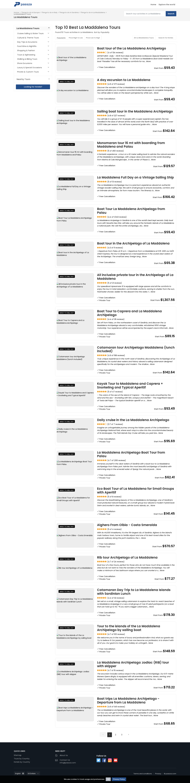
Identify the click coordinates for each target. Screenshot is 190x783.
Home (153, 4)
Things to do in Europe (30, 12)
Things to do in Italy (49, 12)
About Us (64, 755)
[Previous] (103, 734)
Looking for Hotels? (33, 86)
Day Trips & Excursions (27, 42)
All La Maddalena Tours (144, 38)
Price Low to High (93, 38)
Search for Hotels (165, 38)
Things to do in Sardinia (69, 12)
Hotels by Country (22, 762)
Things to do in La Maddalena (93, 12)
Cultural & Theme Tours (28, 37)
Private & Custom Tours (28, 72)
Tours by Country (21, 758)
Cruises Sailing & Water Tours (30, 33)
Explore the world (167, 4)
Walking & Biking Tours (27, 59)
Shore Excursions (24, 63)
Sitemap (17, 755)
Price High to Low (76, 38)
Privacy (158, 773)
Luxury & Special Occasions (29, 67)
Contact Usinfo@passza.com (68, 761)
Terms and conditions (143, 773)
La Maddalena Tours (22, 14)
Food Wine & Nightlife (26, 46)
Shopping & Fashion (26, 50)
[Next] (128, 734)
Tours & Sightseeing (26, 54)
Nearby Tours (23, 79)
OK (108, 779)
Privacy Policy (119, 779)
